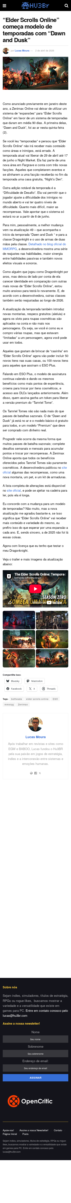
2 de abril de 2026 (44, 50)
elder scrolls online (37, 698)
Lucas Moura (22, 50)
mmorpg (9, 704)
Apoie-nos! (8, 1130)
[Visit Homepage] (35, 5)
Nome (35, 1032)
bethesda (16, 698)
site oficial (14, 490)
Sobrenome (35, 1046)
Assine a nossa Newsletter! (33, 1130)
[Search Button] (66, 5)
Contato (58, 1130)
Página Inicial (10, 1134)
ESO (55, 698)
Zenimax (23, 704)
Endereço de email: (35, 1060)
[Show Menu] (4, 5)
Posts (25, 1134)
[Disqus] (35, 830)
